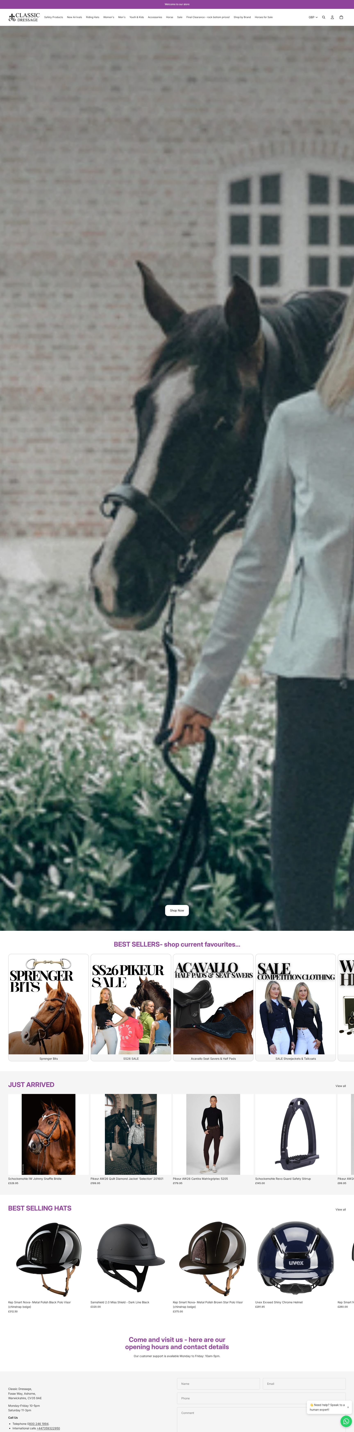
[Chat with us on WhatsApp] (346, 1421)
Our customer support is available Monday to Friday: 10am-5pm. (177, 1356)
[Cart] (341, 17)
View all (341, 1086)
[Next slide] (341, 1007)
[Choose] (82, 1168)
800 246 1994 (39, 1423)
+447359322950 (48, 1428)
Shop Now (177, 910)
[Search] (323, 17)
